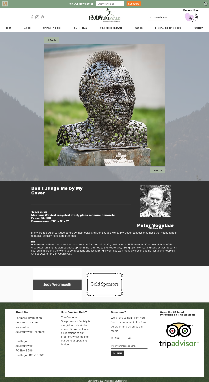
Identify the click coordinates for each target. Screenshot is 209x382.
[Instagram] (37, 17)
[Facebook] (32, 17)
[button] (27, 27)
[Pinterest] (42, 17)
